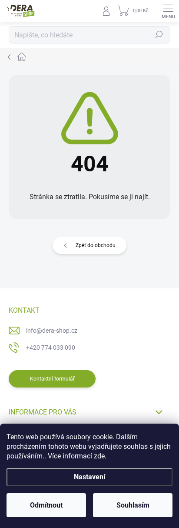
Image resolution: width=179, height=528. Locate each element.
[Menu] (168, 11)
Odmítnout (46, 505)
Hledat (159, 35)
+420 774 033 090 (50, 347)
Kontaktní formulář (52, 379)
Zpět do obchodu (96, 245)
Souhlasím (132, 505)
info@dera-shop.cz (51, 330)
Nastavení (89, 477)
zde (99, 456)
